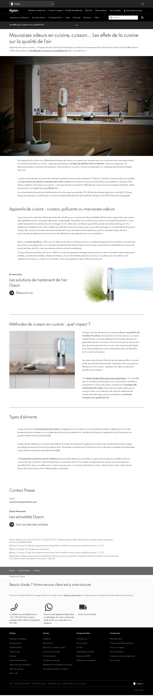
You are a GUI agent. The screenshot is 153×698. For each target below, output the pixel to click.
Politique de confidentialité (22, 683)
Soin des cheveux (39, 17)
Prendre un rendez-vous (37, 10)
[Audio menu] (71, 17)
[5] (58, 450)
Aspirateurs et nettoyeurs (18, 639)
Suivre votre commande (51, 652)
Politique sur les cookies (39, 683)
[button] (138, 683)
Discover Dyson (81, 643)
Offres (96, 17)
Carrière (79, 647)
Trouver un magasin (55, 10)
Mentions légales (68, 683)
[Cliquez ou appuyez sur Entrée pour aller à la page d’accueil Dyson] (13, 10)
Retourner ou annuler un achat (54, 647)
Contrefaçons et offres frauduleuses (55, 669)
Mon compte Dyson (117, 652)
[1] (122, 192)
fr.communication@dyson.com (23, 501)
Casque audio (15, 652)
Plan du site (14, 673)
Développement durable (85, 652)
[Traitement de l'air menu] (64, 17)
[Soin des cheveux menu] (47, 17)
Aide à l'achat (47, 643)
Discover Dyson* (101, 10)
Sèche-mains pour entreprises (20, 665)
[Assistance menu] (92, 17)
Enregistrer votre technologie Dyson (122, 656)
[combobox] (31, 3)
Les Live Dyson (115, 660)
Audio (67, 17)
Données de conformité (51, 660)
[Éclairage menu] (81, 17)
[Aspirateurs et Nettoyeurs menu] (30, 17)
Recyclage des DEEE (83, 656)
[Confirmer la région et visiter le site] (143, 4)
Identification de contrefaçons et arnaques (58, 665)
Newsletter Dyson (116, 639)
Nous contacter (115, 10)
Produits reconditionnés (74, 10)
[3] (68, 220)
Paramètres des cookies (54, 683)
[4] (49, 435)
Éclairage (76, 17)
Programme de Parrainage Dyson (122, 643)
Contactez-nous (82, 639)
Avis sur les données (80, 683)
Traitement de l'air (55, 17)
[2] (128, 195)
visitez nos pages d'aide (72, 595)
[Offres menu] (100, 17)
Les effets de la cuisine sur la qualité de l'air (27, 25)
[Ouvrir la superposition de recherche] (123, 18)
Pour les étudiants (49, 656)
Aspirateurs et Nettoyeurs (19, 17)
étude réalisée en (34, 241)
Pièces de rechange (16, 669)
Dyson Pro (88, 10)
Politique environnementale (86, 660)
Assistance (87, 17)
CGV (11, 683)
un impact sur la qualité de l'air (44, 188)
